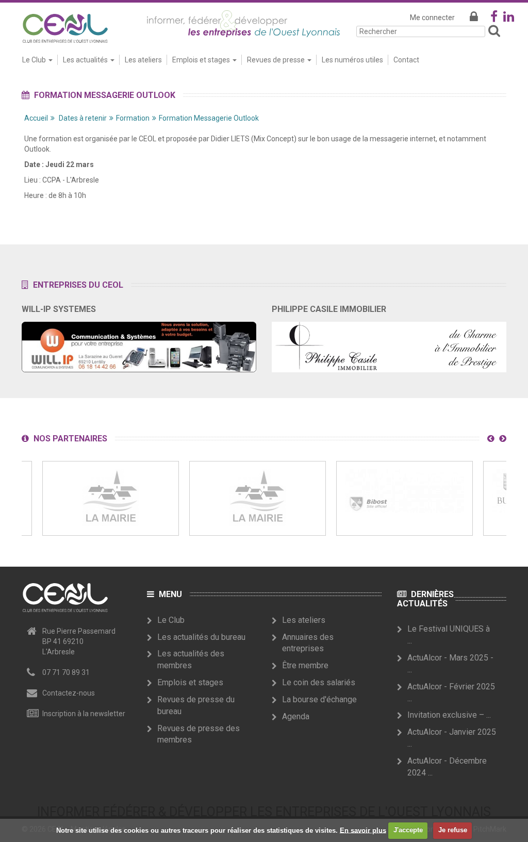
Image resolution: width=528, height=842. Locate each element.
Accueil (36, 118)
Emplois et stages (190, 682)
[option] (110, 498)
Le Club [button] (34, 60)
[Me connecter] (474, 17)
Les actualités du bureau (201, 637)
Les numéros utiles (352, 60)
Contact (406, 60)
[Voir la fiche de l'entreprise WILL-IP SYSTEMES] (139, 343)
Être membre (305, 665)
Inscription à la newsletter (83, 713)
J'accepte (408, 830)
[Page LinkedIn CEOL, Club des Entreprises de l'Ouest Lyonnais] (508, 18)
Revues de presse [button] (276, 60)
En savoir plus (363, 830)
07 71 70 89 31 (66, 672)
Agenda (295, 716)
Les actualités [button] (86, 60)
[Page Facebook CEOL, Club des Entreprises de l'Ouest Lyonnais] (494, 18)
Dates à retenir (83, 118)
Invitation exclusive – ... (449, 715)
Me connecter (432, 17)
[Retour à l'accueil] (65, 26)
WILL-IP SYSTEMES (59, 309)
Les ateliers (143, 60)
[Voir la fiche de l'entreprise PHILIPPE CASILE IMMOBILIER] (389, 343)
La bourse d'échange (319, 699)
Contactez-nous (68, 693)
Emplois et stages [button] (202, 60)
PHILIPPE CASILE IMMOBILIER (329, 309)
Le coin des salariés (318, 682)
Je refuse (452, 830)
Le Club (171, 620)
